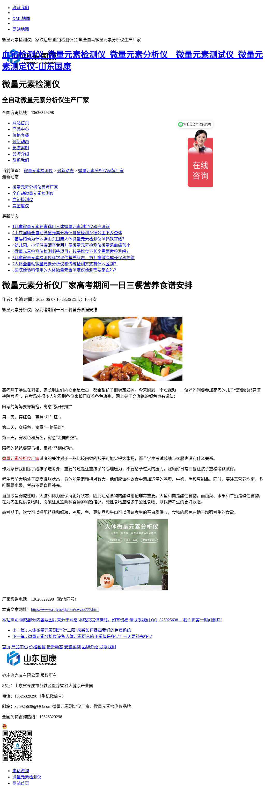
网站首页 (20, 123)
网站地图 (20, 29)
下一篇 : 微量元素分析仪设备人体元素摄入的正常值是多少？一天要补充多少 (82, 636)
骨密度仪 (20, 206)
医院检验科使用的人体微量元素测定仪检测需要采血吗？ (65, 270)
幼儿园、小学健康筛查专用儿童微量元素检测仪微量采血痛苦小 (71, 245)
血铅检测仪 (22, 199)
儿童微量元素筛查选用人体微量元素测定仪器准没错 (61, 226)
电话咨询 (20, 770)
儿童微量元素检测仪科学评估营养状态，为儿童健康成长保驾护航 (73, 257)
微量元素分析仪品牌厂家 (101, 170)
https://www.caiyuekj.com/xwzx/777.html (65, 609)
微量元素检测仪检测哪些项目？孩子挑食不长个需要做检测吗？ (71, 251)
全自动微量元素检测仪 (33, 193)
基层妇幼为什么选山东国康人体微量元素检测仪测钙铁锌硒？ (69, 239)
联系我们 (20, 7)
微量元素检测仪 (38, 170)
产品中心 (20, 129)
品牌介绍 (20, 154)
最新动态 (20, 141)
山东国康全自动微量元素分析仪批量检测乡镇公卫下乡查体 (67, 233)
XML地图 (21, 18)
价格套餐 (20, 135)
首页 (6, 647)
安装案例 (20, 148)
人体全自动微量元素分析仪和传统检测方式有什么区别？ (65, 264)
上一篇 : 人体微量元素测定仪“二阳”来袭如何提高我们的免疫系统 (71, 630)
